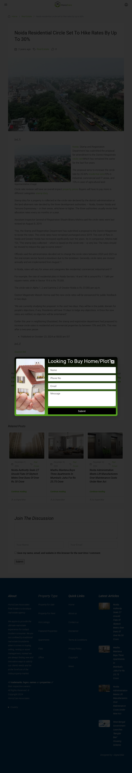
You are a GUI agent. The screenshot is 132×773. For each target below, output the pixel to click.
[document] (66, 386)
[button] (112, 361)
